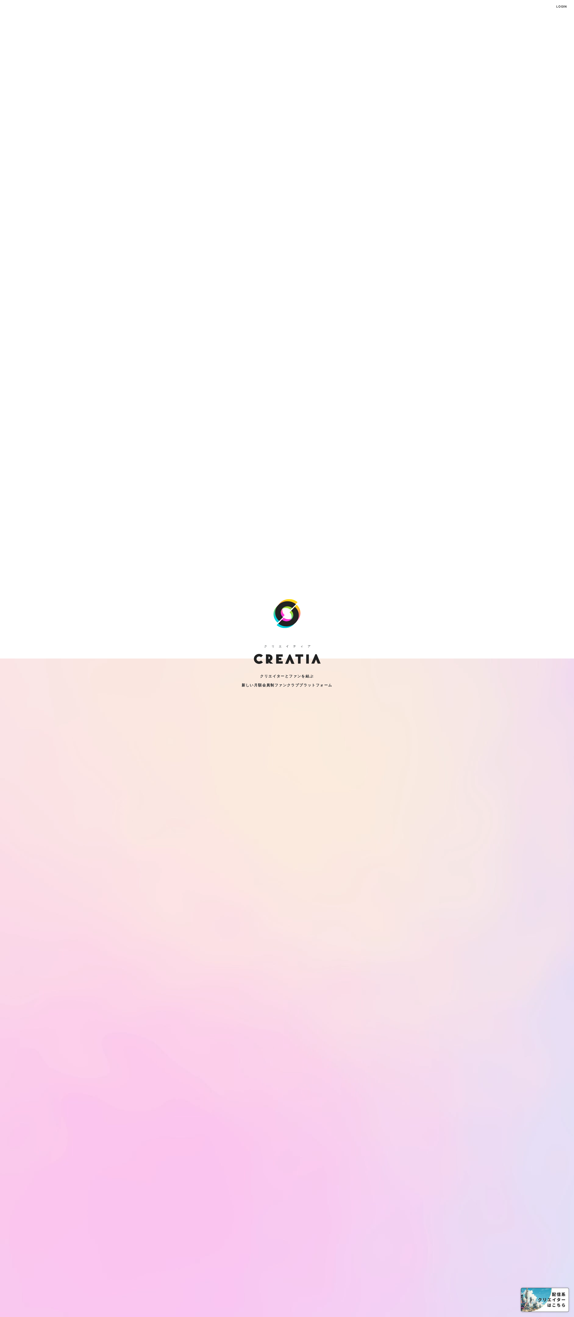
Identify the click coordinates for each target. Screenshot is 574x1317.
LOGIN (561, 6)
